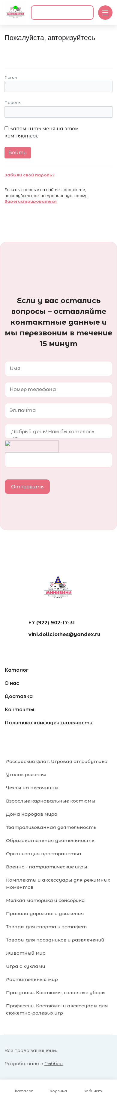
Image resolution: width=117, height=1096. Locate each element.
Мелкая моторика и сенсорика (45, 900)
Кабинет (93, 1091)
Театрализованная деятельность (51, 827)
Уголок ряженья (26, 774)
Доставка (18, 696)
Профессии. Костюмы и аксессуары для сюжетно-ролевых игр (57, 1009)
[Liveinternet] (36, 51)
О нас (11, 683)
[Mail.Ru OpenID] (23, 51)
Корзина (58, 1091)
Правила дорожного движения (45, 913)
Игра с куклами (25, 966)
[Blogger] (49, 51)
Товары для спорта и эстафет (46, 927)
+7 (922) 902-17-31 (51, 623)
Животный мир (26, 953)
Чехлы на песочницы (32, 788)
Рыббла (53, 1063)
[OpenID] (62, 51)
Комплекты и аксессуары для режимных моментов (58, 883)
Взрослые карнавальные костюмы (50, 801)
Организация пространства (43, 853)
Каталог (16, 670)
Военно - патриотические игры (46, 867)
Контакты (19, 709)
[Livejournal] (9, 51)
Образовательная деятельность (50, 840)
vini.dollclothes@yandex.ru (64, 634)
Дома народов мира (32, 814)
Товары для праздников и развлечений (55, 940)
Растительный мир (32, 979)
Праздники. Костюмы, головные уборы (56, 992)
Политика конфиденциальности (48, 723)
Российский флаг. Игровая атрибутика (57, 761)
